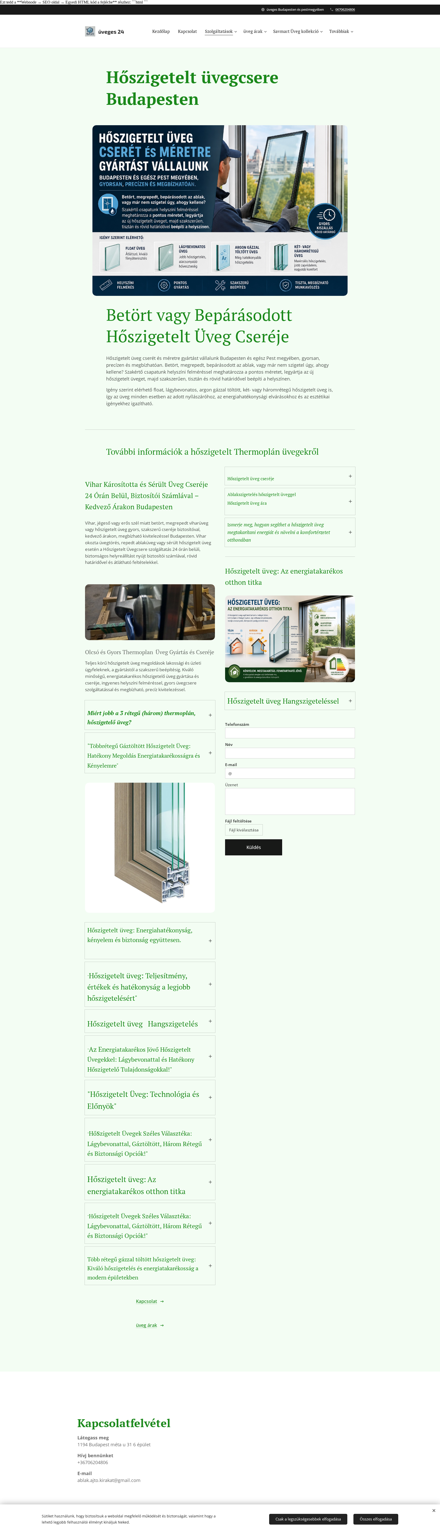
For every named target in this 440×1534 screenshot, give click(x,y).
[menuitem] (162, 31)
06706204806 (345, 9)
